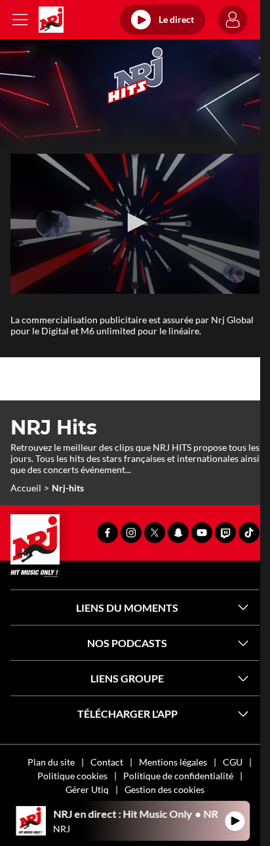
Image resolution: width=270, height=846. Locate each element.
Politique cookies (72, 775)
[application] (135, 224)
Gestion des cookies (164, 789)
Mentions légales (173, 761)
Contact (106, 761)
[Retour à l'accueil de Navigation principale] (51, 20)
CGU (232, 761)
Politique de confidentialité (178, 775)
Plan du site (51, 761)
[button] (135, 222)
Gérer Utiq (87, 789)
